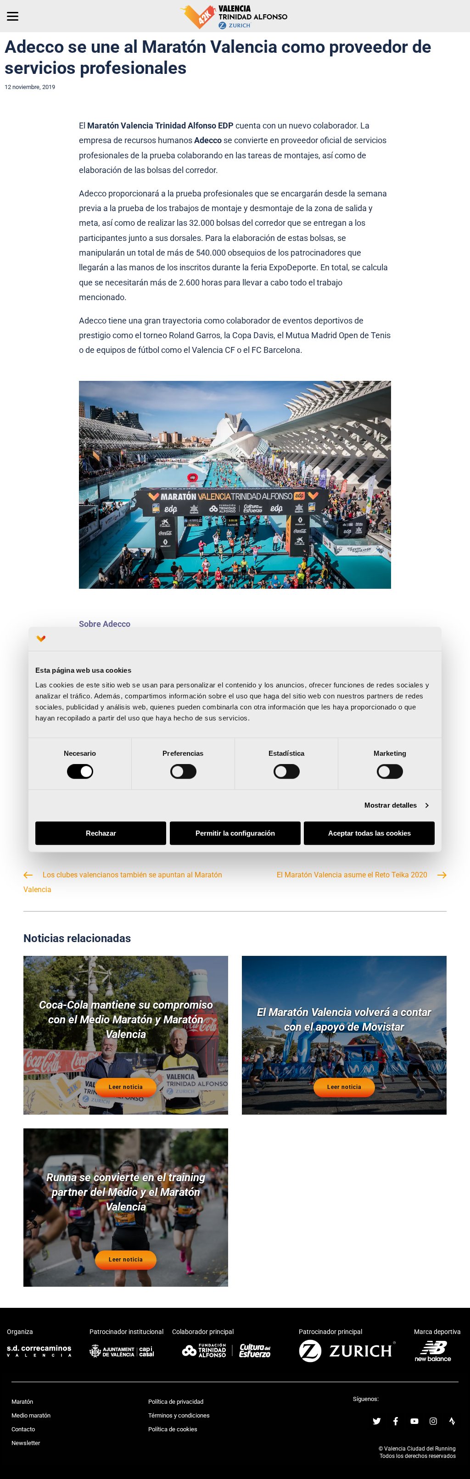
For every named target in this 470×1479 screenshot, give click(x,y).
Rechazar (101, 833)
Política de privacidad (175, 1401)
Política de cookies (172, 1429)
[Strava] (452, 1421)
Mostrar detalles (390, 805)
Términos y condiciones (179, 1415)
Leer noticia (126, 1087)
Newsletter (25, 1443)
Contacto (23, 1429)
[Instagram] (433, 1421)
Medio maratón (30, 1415)
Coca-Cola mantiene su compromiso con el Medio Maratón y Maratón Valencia (126, 1020)
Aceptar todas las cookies (369, 833)
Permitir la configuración (235, 833)
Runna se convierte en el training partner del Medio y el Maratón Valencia (125, 1192)
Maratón (22, 1401)
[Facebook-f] (395, 1421)
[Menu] (12, 16)
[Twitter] (377, 1421)
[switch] (183, 772)
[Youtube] (414, 1421)
